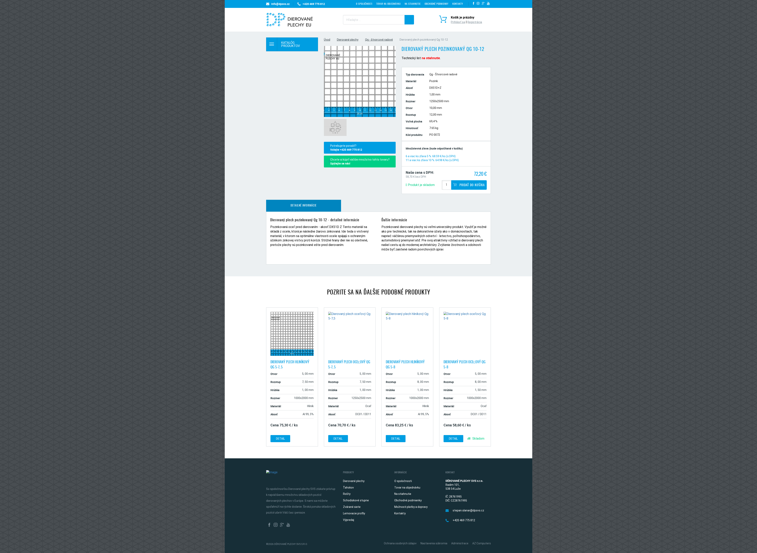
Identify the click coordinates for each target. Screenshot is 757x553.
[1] (409, 19)
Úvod (327, 39)
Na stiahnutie (413, 4)
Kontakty (457, 4)
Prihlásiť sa (458, 22)
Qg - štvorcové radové (379, 39)
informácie (304, 205)
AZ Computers (481, 543)
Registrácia (474, 22)
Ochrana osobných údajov (400, 543)
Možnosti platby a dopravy (411, 506)
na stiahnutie (431, 58)
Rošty (347, 493)
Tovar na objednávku (388, 4)
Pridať (472, 185)
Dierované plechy (347, 39)
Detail (280, 438)
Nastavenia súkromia (433, 543)
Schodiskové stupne (356, 500)
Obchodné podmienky (436, 4)
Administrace (459, 543)
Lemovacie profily (354, 513)
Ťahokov (348, 487)
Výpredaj (348, 519)
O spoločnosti (364, 4)
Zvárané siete (352, 506)
